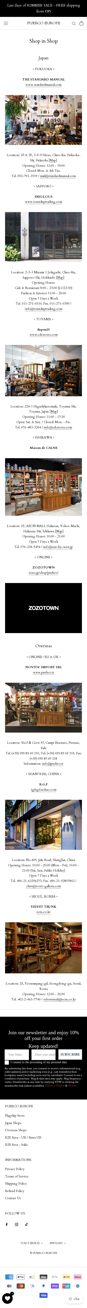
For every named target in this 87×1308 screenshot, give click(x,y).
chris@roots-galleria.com (43, 886)
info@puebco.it (52, 764)
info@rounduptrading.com (43, 309)
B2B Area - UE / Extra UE (23, 1137)
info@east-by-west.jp (58, 547)
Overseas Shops (16, 1130)
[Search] (74, 23)
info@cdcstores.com (58, 427)
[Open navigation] (6, 23)
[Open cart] (81, 23)
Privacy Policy (55, 1085)
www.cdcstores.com (44, 334)
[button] (7, 1298)
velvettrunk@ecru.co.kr (59, 999)
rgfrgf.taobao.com (43, 790)
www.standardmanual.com (43, 85)
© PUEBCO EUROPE (43, 1253)
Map (53, 160)
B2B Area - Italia (16, 1145)
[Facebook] (6, 1224)
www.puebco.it (43, 672)
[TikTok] (26, 1224)
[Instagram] (16, 1224)
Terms (72, 1085)
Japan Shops (13, 1123)
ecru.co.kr (43, 912)
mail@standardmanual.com (58, 176)
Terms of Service (17, 1176)
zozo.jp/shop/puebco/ (43, 573)
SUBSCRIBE (70, 1054)
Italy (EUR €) (30, 1243)
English (56, 1243)
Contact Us (13, 1198)
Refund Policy (14, 1191)
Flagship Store (15, 1115)
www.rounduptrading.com (43, 202)
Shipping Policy (16, 1183)
